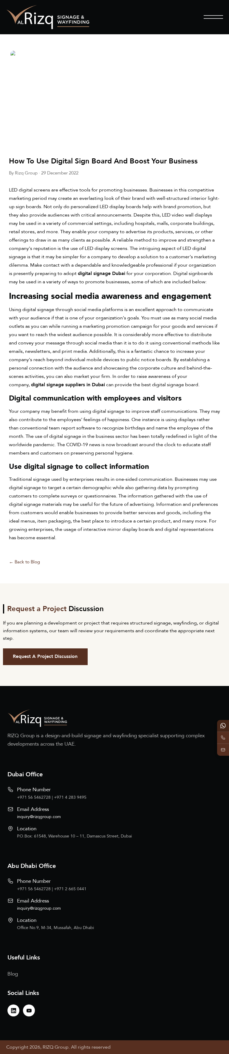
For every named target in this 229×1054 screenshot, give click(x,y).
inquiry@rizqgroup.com (39, 817)
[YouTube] (29, 1010)
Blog (12, 973)
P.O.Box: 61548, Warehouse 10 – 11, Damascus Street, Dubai (74, 836)
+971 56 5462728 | (35, 797)
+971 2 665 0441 (70, 889)
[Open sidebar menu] (213, 17)
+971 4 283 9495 (70, 797)
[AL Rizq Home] (47, 17)
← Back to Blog (24, 562)
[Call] (223, 738)
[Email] (223, 750)
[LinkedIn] (13, 1010)
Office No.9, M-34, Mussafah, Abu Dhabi (55, 928)
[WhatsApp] (223, 726)
